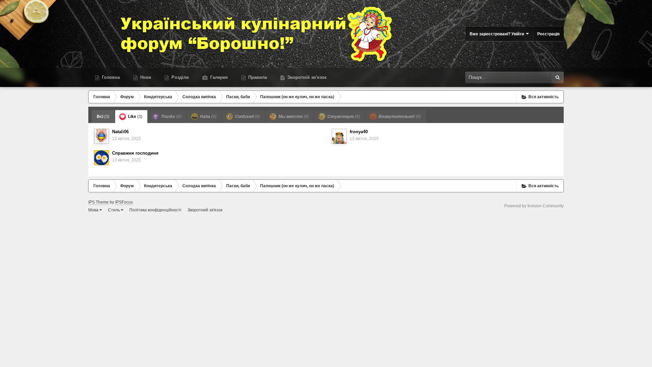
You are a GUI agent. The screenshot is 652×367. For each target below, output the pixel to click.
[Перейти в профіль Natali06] (101, 136)
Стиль (114, 210)
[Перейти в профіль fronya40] (339, 136)
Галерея (218, 77)
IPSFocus (124, 202)
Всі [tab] (103, 116)
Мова (93, 210)
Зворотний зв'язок (204, 210)
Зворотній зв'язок (306, 77)
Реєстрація (548, 34)
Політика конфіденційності (155, 210)
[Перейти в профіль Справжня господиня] (101, 157)
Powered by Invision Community (534, 206)
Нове (145, 77)
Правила (257, 77)
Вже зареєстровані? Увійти (498, 34)
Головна (110, 77)
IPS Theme (98, 202)
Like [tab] (134, 116)
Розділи (179, 77)
